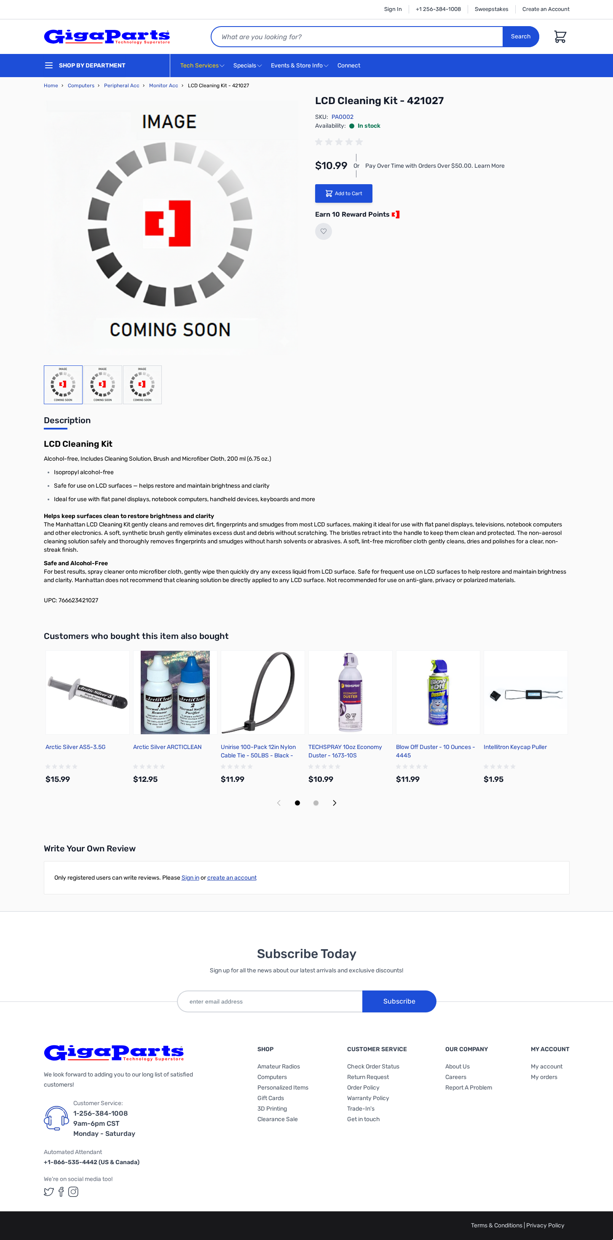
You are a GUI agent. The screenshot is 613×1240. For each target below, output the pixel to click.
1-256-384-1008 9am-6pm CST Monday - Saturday (104, 1123)
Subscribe (399, 1001)
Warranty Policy (368, 1098)
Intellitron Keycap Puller (515, 747)
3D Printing (272, 1108)
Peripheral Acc (121, 86)
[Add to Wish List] (323, 231)
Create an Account (546, 9)
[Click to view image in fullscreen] (171, 228)
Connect (349, 65)
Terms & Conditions (497, 1225)
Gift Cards (270, 1098)
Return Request (368, 1077)
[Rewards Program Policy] (395, 214)
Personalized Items (282, 1087)
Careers (455, 1077)
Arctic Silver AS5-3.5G (76, 747)
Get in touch (363, 1119)
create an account (232, 877)
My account (546, 1066)
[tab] (67, 422)
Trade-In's (361, 1108)
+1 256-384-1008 (438, 9)
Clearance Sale (277, 1119)
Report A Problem (468, 1087)
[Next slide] (334, 803)
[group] (340, 142)
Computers (81, 86)
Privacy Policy (545, 1225)
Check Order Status (373, 1066)
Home (51, 86)
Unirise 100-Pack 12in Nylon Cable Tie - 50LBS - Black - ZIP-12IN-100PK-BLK (258, 755)
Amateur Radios (278, 1066)
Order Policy (363, 1087)
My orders (544, 1077)
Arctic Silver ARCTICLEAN (167, 747)
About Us (457, 1066)
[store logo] (107, 36)
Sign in (190, 877)
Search (521, 36)
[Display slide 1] (297, 803)
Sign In (393, 9)
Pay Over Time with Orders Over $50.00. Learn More (435, 165)
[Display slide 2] (316, 803)
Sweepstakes (492, 9)
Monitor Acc (163, 86)
